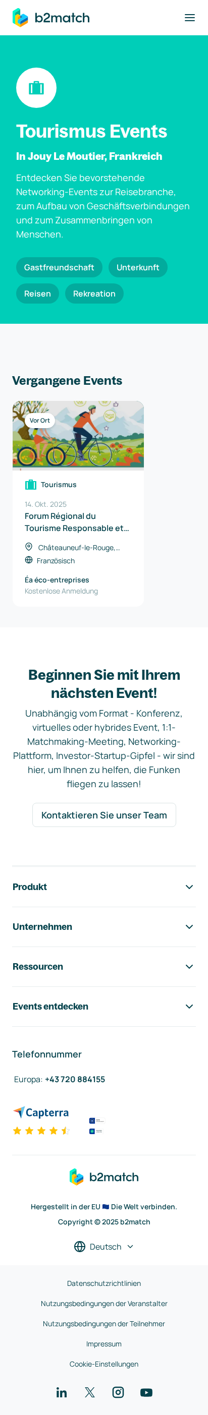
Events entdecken (50, 1006)
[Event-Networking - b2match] (51, 18)
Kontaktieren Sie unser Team (104, 815)
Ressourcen (38, 966)
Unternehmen (42, 926)
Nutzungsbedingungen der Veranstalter (104, 1303)
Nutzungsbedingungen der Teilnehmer (104, 1323)
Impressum (104, 1343)
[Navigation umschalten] (190, 18)
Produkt (30, 887)
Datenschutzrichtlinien (104, 1283)
